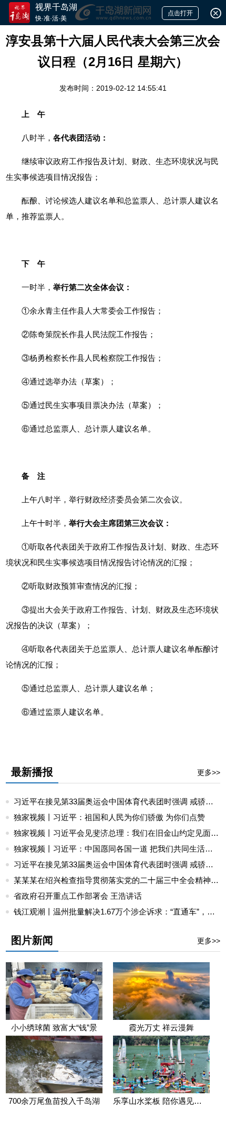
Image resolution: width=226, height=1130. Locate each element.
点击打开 (180, 13)
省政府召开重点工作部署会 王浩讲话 (78, 895)
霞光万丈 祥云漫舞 (161, 1027)
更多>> (208, 772)
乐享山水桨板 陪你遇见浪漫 (161, 1100)
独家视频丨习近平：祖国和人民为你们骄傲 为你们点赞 (109, 817)
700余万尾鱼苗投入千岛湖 (54, 1100)
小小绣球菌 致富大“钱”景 (54, 1027)
